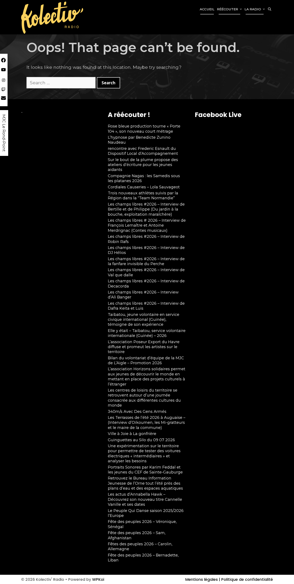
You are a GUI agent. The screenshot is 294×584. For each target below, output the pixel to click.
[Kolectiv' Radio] (52, 17)
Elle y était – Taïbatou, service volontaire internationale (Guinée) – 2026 (147, 333)
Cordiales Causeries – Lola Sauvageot (144, 187)
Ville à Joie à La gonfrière (132, 433)
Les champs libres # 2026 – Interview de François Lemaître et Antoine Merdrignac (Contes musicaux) (147, 225)
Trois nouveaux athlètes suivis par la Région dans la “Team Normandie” (143, 195)
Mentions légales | (202, 579)
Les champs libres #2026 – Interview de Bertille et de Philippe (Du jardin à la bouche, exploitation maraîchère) (146, 209)
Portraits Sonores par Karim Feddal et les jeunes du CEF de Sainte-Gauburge (145, 470)
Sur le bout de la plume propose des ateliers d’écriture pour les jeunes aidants (143, 164)
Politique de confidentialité (246, 579)
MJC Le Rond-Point (4, 133)
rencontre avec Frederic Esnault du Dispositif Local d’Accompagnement (143, 151)
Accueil (207, 9)
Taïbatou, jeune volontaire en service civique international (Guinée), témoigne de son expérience (143, 319)
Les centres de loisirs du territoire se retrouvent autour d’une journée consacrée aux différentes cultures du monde (144, 398)
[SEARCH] (269, 9)
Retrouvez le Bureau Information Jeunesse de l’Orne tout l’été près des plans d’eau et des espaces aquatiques (145, 483)
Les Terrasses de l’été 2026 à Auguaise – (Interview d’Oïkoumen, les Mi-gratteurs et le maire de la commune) (146, 422)
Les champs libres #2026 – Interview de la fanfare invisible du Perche (146, 261)
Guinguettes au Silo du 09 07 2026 (141, 440)
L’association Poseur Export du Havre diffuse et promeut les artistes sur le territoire (143, 347)
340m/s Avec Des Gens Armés (137, 411)
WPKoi (98, 579)
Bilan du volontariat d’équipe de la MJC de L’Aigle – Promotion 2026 (146, 360)
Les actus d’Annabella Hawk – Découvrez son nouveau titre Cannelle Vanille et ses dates (145, 499)
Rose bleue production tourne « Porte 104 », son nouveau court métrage (144, 129)
